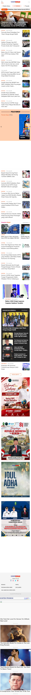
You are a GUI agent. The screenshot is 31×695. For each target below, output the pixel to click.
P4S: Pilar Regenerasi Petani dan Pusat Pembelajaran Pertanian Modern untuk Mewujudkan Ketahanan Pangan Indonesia (11, 246)
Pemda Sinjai (5, 115)
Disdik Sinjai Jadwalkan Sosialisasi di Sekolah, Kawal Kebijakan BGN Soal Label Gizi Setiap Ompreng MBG (10, 94)
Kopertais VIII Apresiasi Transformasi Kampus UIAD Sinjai (9, 367)
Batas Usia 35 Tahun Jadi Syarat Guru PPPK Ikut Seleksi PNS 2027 (11, 54)
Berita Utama (6, 6)
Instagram (13, 582)
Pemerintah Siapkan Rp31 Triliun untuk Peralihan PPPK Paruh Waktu (11, 205)
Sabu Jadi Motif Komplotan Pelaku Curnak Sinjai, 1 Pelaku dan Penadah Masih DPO (21, 349)
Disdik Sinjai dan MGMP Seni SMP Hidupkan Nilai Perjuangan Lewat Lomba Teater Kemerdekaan (11, 84)
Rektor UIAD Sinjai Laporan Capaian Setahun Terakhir (14, 302)
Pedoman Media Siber (6, 587)
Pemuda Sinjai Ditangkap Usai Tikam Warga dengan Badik (10, 33)
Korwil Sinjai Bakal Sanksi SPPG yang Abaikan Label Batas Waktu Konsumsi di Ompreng (11, 256)
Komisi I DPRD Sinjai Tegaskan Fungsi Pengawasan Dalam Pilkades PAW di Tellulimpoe (10, 277)
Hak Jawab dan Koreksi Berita (8, 590)
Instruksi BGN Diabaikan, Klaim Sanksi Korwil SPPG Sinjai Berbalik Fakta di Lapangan (10, 185)
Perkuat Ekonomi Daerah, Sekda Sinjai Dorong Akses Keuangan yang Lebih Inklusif (11, 215)
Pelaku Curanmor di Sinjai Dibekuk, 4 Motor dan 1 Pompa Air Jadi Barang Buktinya (20, 356)
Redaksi (3, 584)
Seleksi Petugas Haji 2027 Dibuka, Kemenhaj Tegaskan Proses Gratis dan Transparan (10, 44)
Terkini (17, 6)
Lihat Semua (25, 222)
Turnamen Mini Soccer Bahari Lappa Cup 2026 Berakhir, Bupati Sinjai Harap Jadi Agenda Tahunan (11, 195)
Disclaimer (18, 587)
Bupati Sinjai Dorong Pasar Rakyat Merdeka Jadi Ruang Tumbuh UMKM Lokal (9, 174)
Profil (17, 584)
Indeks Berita (15, 374)
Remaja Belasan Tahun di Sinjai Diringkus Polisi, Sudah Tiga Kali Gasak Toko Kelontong (21, 335)
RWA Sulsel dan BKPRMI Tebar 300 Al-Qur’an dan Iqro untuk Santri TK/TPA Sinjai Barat (10, 64)
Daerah (3, 234)
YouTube (18, 582)
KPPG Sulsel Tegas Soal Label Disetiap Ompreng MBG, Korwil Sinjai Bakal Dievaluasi (10, 74)
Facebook (11, 582)
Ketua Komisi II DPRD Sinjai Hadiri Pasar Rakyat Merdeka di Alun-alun (10, 104)
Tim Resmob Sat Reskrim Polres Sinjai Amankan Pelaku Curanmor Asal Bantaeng (21, 342)
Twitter (15, 582)
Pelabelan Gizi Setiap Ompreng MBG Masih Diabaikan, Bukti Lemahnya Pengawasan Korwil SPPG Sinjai (14, 24)
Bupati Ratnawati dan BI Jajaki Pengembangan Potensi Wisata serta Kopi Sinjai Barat (10, 267)
